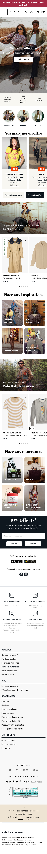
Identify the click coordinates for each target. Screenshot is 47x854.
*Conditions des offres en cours (15, 690)
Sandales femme (23, 842)
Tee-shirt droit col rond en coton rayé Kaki (17, 435)
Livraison (5, 705)
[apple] (17, 561)
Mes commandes (9, 744)
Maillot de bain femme (11, 837)
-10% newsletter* (39, 99)
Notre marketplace (9, 671)
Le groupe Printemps (10, 663)
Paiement (5, 701)
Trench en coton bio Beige (12, 278)
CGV (23, 808)
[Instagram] (26, 574)
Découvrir (23, 59)
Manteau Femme (9, 842)
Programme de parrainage (12, 717)
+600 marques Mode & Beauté (23, 99)
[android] (30, 561)
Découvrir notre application (13, 725)
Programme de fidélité (11, 721)
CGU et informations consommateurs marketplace (23, 818)
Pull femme (6, 845)
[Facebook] (21, 574)
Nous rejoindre (8, 675)
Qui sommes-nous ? (10, 655)
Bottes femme (37, 842)
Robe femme (7, 840)
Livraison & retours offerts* (7, 99)
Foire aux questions (10, 686)
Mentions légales (9, 659)
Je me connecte (8, 740)
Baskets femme (18, 845)
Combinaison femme (22, 840)
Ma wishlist (6, 748)
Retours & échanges (10, 709)
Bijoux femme (31, 845)
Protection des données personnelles (23, 811)
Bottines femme (27, 837)
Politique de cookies (23, 814)
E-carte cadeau (8, 713)
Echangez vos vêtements (12, 729)
